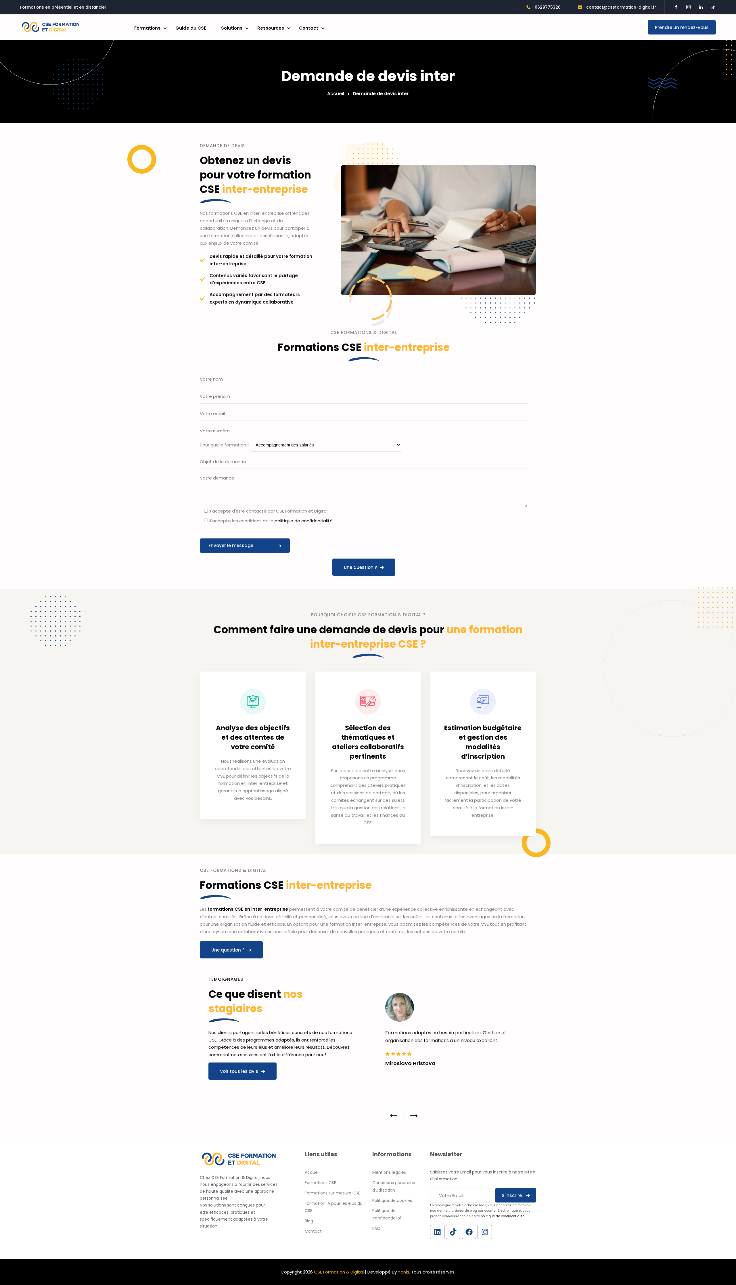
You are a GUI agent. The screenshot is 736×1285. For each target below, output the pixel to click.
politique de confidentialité (502, 1216)
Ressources (270, 28)
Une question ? (360, 567)
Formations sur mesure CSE (332, 1193)
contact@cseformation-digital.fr (620, 7)
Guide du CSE (190, 28)
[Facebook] (469, 1232)
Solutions (231, 28)
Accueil (335, 93)
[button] (393, 1115)
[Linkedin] (437, 1232)
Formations (147, 28)
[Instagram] (485, 1232)
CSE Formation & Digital (339, 1272)
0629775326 (547, 7)
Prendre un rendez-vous (682, 27)
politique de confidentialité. (303, 521)
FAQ (376, 1228)
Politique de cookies (392, 1200)
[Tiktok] (453, 1232)
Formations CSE (320, 1183)
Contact (308, 28)
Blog (309, 1221)
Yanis (403, 1272)
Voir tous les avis (239, 1071)
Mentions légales (389, 1172)
